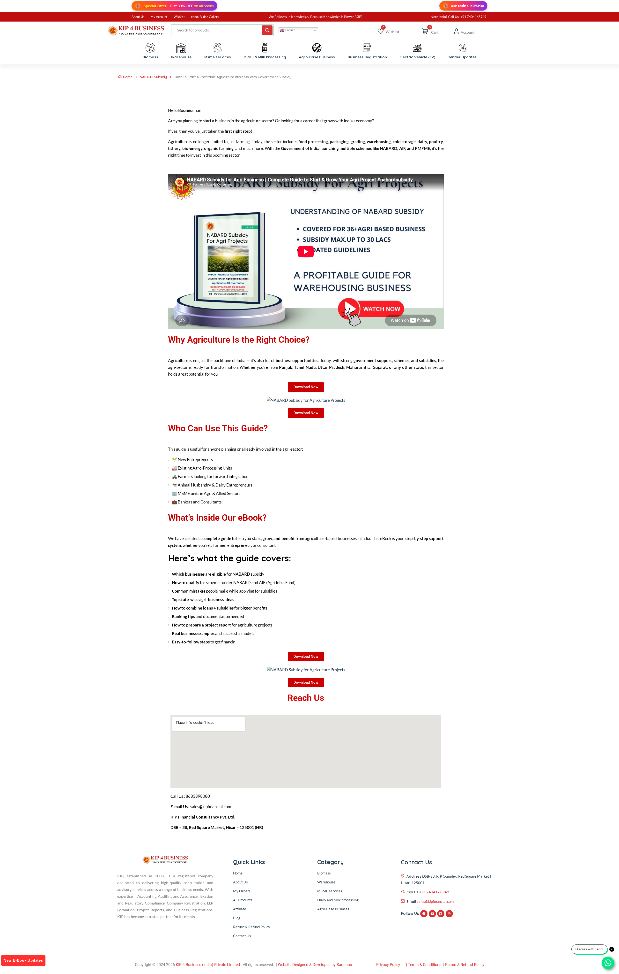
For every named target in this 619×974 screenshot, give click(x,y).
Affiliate (239, 909)
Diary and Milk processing (338, 900)
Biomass (324, 873)
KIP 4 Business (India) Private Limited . (209, 964)
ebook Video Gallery (205, 17)
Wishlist (179, 17)
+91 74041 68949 (434, 892)
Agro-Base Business (333, 909)
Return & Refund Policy (251, 927)
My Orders (242, 891)
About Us (138, 17)
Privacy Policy (388, 964)
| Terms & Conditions (423, 964)
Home (128, 77)
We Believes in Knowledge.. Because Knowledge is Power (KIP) (315, 17)
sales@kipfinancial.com (435, 901)
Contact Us (242, 936)
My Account (159, 17)
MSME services (329, 891)
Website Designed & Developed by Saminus (315, 964)
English (289, 30)
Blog (236, 918)
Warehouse (326, 882)
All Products (242, 900)
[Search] (267, 30)
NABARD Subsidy (153, 77)
